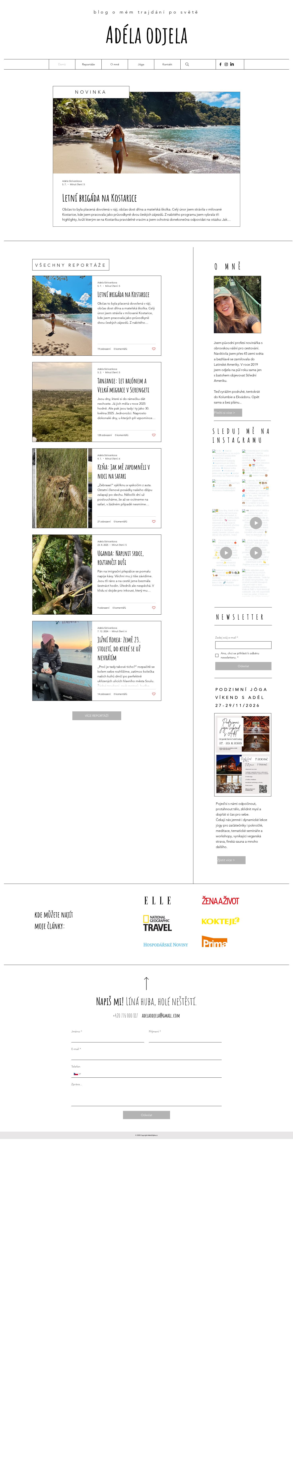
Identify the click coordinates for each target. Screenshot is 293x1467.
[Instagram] (226, 64)
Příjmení (155, 1031)
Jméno (76, 1031)
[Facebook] (220, 64)
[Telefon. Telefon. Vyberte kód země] (77, 1073)
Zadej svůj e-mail (226, 637)
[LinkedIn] (232, 64)
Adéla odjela (147, 34)
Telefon (75, 1066)
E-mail (76, 1049)
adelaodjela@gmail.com (161, 1015)
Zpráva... (76, 1084)
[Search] (187, 64)
